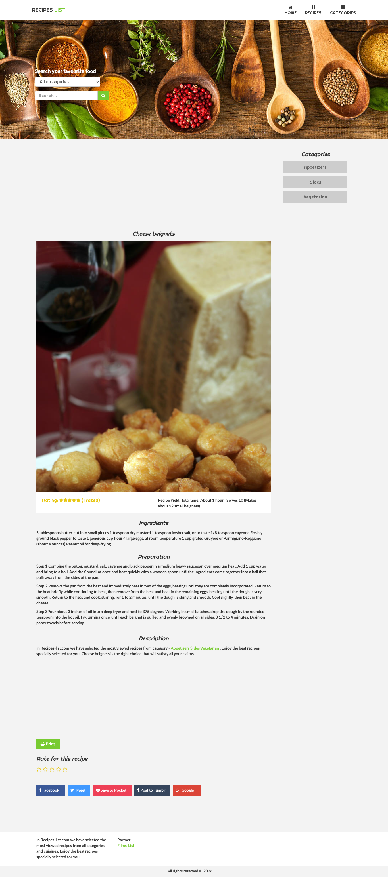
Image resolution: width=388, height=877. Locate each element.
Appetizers (180, 648)
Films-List (125, 846)
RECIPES (49, 10)
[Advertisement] (153, 184)
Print (50, 744)
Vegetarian (210, 648)
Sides (195, 648)
